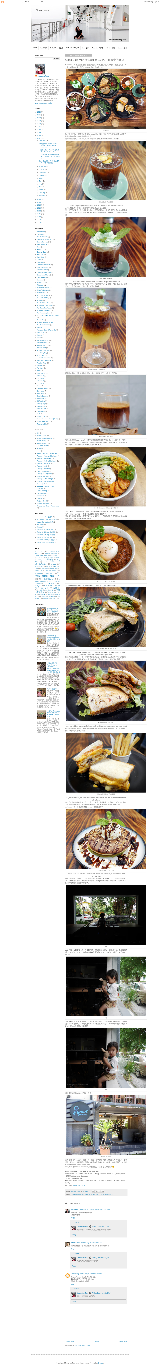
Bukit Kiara (40, 257)
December (42, 141)
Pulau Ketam (41, 493)
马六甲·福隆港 (52, 689)
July (40, 178)
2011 (39, 214)
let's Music (45, 568)
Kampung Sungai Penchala (46, 330)
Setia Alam (40, 391)
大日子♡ (45, 588)
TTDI (38, 414)
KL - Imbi (40, 300)
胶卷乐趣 (52, 596)
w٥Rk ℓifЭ (38, 573)
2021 (39, 127)
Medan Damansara (43, 350)
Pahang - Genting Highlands (46, 461)
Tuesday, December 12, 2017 (100, 1209)
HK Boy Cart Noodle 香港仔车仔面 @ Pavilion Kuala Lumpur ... (49, 145)
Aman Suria (41, 232)
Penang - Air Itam (42, 476)
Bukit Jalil (40, 254)
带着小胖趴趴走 (108, 1194)
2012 (39, 211)
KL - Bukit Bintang (43, 295)
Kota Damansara (42, 340)
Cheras (39, 260)
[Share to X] (98, 1191)
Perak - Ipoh (41, 484)
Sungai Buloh (41, 409)
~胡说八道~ (49, 573)
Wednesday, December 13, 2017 (92, 1243)
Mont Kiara (40, 355)
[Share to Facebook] (100, 1191)
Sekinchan (40, 496)
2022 (39, 124)
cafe (86, 1194)
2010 (39, 217)
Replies (76, 1222)
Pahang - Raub (42, 466)
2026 (39, 112)
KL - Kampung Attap (43, 310)
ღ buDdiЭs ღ (48, 579)
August (41, 175)
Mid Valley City (42, 353)
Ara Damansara (42, 237)
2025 (39, 115)
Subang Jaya (41, 404)
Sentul (39, 386)
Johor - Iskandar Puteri (44, 438)
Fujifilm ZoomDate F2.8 (42, 555)
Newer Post (70, 1342)
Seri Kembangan (42, 388)
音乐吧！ (53, 598)
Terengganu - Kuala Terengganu (48, 506)
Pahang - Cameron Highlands (47, 456)
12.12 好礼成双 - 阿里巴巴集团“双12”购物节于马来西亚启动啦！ (49, 156)
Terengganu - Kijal (43, 503)
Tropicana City (42, 424)
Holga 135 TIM (56, 555)
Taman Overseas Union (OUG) (47, 419)
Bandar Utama (42, 244)
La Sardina (40, 558)
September (43, 172)
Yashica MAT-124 (50, 562)
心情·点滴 (51, 592)
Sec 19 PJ (40, 383)
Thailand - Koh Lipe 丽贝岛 (46, 540)
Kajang (39, 327)
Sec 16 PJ (40, 378)
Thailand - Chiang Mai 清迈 (46, 532)
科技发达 (44, 596)
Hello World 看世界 (56, 48)
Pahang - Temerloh (43, 469)
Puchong (40, 366)
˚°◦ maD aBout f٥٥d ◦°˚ (77, 1194)
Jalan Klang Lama (43, 288)
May (40, 184)
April (40, 187)
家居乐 (42, 590)
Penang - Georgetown (44, 474)
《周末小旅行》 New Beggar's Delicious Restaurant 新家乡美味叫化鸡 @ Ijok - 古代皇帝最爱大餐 (53, 667)
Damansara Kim (42, 270)
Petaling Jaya (41, 363)
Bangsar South (42, 252)
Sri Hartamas (41, 399)
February (42, 193)
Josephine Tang (82, 1227)
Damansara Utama (43, 275)
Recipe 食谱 (110, 48)
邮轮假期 (45, 598)
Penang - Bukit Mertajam (45, 481)
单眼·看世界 (48, 586)
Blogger (100, 1363)
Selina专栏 (49, 560)
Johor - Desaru (42, 435)
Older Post (123, 1342)
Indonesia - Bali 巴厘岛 (44, 517)
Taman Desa (41, 416)
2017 (39, 138)
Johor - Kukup (41, 441)
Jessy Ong (75, 1274)
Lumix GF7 (92, 1194)
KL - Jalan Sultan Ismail (45, 305)
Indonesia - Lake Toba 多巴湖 (47, 519)
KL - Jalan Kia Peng (43, 303)
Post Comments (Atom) (82, 1345)
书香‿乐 (38, 586)
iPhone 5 (49, 566)
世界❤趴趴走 (51, 583)
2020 (39, 129)
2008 (39, 223)
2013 (39, 208)
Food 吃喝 (43, 48)
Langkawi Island (42, 446)
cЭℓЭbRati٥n (40, 564)
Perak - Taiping (42, 491)
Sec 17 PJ (99, 1194)
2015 (39, 202)
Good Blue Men (79, 1185)
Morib (39, 451)
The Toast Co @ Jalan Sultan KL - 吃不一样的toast (53, 610)
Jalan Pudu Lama (43, 290)
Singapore (40, 524)
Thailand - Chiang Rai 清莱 (46, 535)
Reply (73, 1218)
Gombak (40, 280)
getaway (53, 564)
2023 (39, 121)
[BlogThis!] (95, 1191)
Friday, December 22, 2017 (101, 1227)
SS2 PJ (39, 370)
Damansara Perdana (44, 272)
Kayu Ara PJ (41, 333)
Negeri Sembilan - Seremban (47, 453)
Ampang (40, 234)
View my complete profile (43, 103)
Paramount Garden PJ (44, 360)
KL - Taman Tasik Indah (45, 322)
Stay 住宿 (85, 48)
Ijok (38, 433)
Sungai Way (41, 411)
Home (35, 48)
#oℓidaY (39, 551)
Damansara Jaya (42, 267)
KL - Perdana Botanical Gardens (48, 315)
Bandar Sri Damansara (44, 239)
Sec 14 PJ (40, 376)
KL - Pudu (40, 320)
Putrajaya (40, 368)
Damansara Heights (43, 265)
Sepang (39, 498)
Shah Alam (40, 393)
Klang (39, 337)
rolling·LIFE (38, 570)
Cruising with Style (51, 553)
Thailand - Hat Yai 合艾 (44, 537)
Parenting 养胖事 (97, 48)
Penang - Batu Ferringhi (45, 479)
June (41, 181)
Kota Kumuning (42, 343)
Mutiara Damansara (43, 358)
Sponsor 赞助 (122, 48)
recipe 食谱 (54, 568)
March (41, 190)
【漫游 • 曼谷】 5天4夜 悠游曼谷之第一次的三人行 (49, 150)
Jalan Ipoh (40, 285)
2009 (39, 220)
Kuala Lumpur (41, 345)
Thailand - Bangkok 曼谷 (45, 530)
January (42, 196)
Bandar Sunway (42, 242)
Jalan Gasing (41, 282)
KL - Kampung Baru (43, 313)
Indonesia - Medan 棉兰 (45, 522)
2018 (39, 135)
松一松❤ (42, 594)
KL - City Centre (42, 298)
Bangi (39, 247)
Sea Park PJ (41, 373)
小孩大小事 (49, 590)
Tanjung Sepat (42, 501)
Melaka (39, 448)
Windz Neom (75, 1243)
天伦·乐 (56, 588)
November (42, 166)
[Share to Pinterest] (103, 1191)
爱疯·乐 (50, 594)
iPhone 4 (38, 566)
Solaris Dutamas (42, 396)
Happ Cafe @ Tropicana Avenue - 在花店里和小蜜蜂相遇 (53, 638)
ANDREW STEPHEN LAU (80, 1209)
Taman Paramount (43, 421)
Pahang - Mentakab (43, 464)
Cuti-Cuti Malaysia (72, 48)
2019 (39, 132)
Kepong (39, 335)
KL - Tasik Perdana (43, 325)
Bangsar (40, 249)
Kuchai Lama (41, 348)
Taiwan (39, 527)
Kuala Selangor (42, 443)
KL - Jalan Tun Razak (44, 308)
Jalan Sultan (41, 293)
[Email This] (93, 1191)
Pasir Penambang (43, 471)
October (42, 169)
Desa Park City (42, 277)
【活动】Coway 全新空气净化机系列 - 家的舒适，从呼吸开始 (53, 713)
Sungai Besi (41, 406)
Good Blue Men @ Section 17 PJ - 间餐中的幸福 (49, 162)
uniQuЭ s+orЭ (51, 570)
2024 (39, 118)
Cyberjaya (40, 262)
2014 (39, 205)
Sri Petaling (41, 401)
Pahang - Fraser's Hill (44, 458)
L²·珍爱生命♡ (49, 558)
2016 (39, 199)
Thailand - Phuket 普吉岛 (45, 542)
